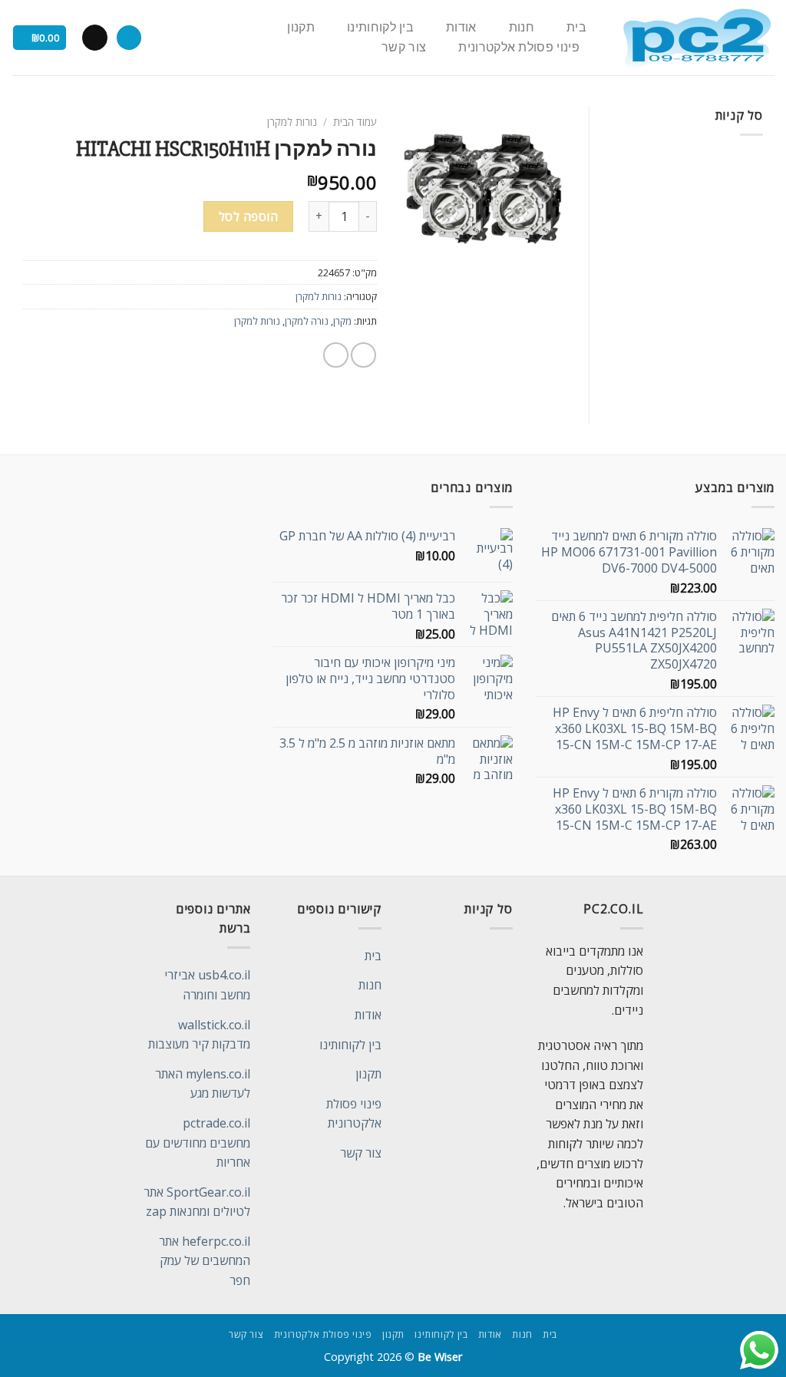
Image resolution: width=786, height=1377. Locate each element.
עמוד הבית (355, 121)
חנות (521, 27)
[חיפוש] (129, 38)
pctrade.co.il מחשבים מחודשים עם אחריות (197, 1142)
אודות (461, 27)
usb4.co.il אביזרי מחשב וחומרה (207, 984)
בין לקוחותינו (380, 27)
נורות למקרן (292, 121)
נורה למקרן (307, 321)
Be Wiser (440, 1356)
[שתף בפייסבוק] (363, 355)
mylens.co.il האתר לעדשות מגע (202, 1083)
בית (576, 27)
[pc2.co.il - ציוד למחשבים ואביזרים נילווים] (696, 38)
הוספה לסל (248, 216)
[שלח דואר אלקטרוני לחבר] (335, 355)
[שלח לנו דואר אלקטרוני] (94, 38)
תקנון (301, 27)
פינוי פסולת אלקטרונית (519, 47)
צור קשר (403, 47)
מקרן (342, 321)
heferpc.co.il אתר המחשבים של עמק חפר (204, 1261)
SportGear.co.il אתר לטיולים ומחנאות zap (197, 1202)
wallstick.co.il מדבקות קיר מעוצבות (199, 1034)
